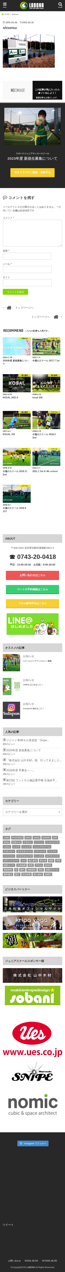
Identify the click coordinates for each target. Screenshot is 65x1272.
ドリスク (52, 851)
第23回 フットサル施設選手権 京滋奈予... (31, 780)
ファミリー (9, 856)
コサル (7, 847)
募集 (51, 860)
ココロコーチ (52, 842)
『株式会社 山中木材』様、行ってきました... (34, 760)
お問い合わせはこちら (33, 575)
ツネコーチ (40, 851)
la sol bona (17, 837)
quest (28, 837)
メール (7, 264)
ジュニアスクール (42, 847)
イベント (39, 842)
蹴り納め (38, 874)
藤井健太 (8, 874)
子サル (39, 865)
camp (6, 837)
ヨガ (23, 860)
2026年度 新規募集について (23, 750)
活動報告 (31, 869)
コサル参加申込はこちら (32, 603)
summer (46, 837)
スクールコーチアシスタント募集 (37, 661)
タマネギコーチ (24, 851)
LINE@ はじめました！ (33, 685)
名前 (6, 250)
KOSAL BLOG (31, 1261)
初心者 (43, 860)
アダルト (28, 842)
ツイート (8, 1224)
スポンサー (9, 851)
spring (37, 837)
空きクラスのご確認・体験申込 (32, 172)
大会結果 (21, 865)
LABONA (31, 1267)
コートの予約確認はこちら (32, 589)
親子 (17, 874)
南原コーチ (9, 865)
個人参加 (33, 860)
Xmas (6, 842)
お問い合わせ (14, 1261)
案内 (22, 869)
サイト (6, 277)
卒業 (58, 860)
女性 (31, 865)
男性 (41, 869)
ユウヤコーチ (52, 856)
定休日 (48, 865)
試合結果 (26, 874)
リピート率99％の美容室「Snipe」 (28, 740)
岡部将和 (8, 869)
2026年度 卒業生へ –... (20, 770)
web (55, 837)
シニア (16, 847)
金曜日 (48, 874)
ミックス (39, 856)
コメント (8, 217)
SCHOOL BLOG (49, 1261)
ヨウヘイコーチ (11, 860)
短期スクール (52, 869)
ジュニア (26, 847)
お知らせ (28, 656)
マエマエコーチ (24, 856)
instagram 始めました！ (33, 708)
